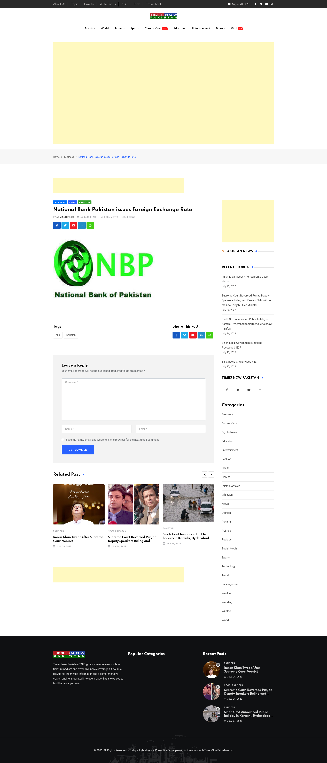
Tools (136, 4)
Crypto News (229, 432)
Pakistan (89, 28)
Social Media (229, 548)
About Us (59, 4)
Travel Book (153, 4)
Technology (228, 566)
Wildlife (226, 611)
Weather (227, 593)
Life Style (227, 494)
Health (225, 468)
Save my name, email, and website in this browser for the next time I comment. (112, 439)
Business (119, 28)
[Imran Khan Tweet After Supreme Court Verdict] (211, 669)
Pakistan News (239, 251)
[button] (205, 474)
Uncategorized (230, 584)
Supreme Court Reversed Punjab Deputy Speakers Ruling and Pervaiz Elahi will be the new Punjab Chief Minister (246, 300)
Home (56, 157)
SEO (124, 4)
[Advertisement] (163, 93)
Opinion (226, 512)
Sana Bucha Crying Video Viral (239, 361)
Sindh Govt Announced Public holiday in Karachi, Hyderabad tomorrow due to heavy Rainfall (247, 324)
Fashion (226, 459)
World (105, 28)
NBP (58, 335)
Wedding (227, 602)
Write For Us (108, 4)
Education (180, 28)
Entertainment (201, 28)
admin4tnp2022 (65, 217)
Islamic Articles (231, 486)
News (111, 531)
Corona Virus (156, 28)
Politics (226, 530)
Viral (236, 28)
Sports (135, 28)
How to (89, 4)
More (219, 28)
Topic (74, 4)
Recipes (227, 539)
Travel (225, 575)
